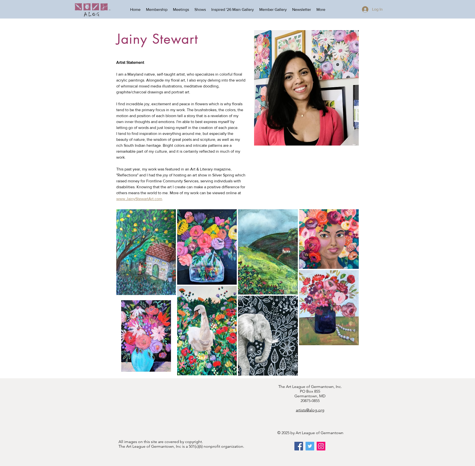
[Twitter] (310, 446)
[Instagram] (321, 446)
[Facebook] (298, 446)
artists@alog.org (310, 410)
